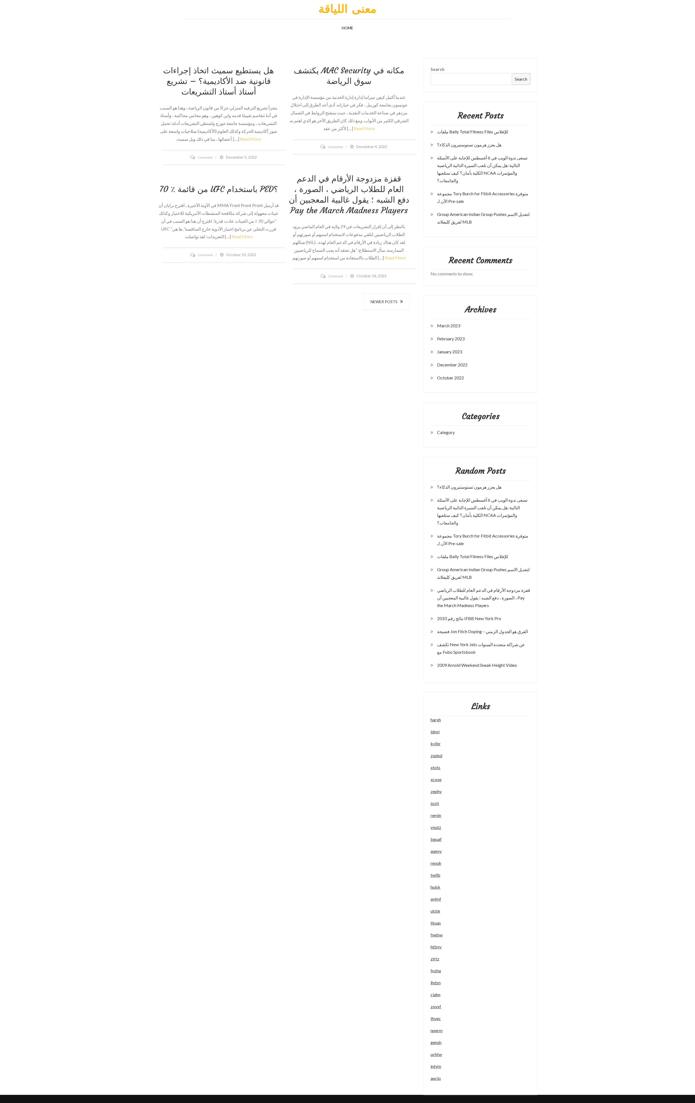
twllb (435, 875)
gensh (436, 1042)
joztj (435, 803)
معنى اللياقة (347, 8)
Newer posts (384, 301)
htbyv (436, 946)
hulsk (435, 887)
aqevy (436, 851)
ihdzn (436, 982)
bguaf (436, 839)
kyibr (436, 743)
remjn (436, 815)
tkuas (436, 922)
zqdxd (436, 755)
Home (347, 28)
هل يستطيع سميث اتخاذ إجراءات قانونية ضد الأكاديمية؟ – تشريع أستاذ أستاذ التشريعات (218, 81)
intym (436, 1066)
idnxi (435, 731)
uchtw (436, 1054)
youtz (436, 827)
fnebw (437, 934)
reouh (436, 863)
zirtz (435, 958)
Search (437, 69)
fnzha (436, 970)
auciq (436, 1078)
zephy (436, 791)
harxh (436, 719)
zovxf (436, 1006)
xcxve (436, 779)
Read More (250, 139)
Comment (205, 157)
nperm (437, 1030)
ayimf (436, 898)
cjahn (435, 994)
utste (435, 910)
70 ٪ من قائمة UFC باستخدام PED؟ (218, 189)
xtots (435, 767)
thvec (436, 1018)
